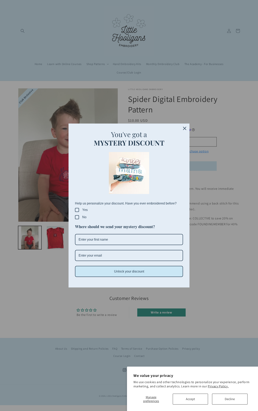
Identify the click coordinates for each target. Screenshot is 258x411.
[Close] (184, 128)
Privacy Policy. (218, 386)
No (84, 217)
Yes (85, 210)
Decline (230, 399)
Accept (190, 399)
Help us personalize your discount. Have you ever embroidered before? (126, 203)
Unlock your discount (129, 271)
